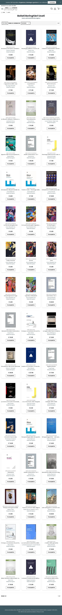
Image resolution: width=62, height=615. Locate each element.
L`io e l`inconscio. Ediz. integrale (31, 401)
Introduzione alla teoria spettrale (10, 366)
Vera (51, 260)
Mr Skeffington (51, 225)
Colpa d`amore (10, 260)
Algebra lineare (51, 366)
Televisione (10, 472)
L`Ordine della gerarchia (51, 543)
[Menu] (2, 8)
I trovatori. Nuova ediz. (10, 437)
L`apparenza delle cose (10, 84)
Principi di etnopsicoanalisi (10, 507)
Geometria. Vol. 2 (51, 296)
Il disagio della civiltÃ (51, 401)
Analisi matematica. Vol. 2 (31, 472)
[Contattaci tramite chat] (52, 8)
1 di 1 (58, 23)
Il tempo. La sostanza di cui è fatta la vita (33, 331)
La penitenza (31, 84)
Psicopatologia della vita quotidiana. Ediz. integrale (36, 437)
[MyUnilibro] (55, 8)
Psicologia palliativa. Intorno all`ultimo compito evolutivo (37, 48)
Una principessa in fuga (10, 296)
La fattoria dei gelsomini (10, 225)
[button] (59, 8)
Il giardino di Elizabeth (31, 296)
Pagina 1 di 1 (3, 596)
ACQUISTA (11, 58)
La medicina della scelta (51, 578)
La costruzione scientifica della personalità (34, 543)
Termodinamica (30, 119)
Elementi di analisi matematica (10, 331)
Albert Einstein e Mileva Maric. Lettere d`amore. (14, 578)
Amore (31, 260)
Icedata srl (34, 611)
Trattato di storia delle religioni (31, 507)
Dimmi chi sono (51, 84)
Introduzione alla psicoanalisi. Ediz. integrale (13, 190)
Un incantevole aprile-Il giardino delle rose (33, 225)
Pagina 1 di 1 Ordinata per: (14, 23)
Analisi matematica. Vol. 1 (31, 154)
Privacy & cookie (40, 611)
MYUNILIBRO (52, 2)
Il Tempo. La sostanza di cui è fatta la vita (13, 543)
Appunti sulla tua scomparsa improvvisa (12, 154)
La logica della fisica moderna (51, 331)
